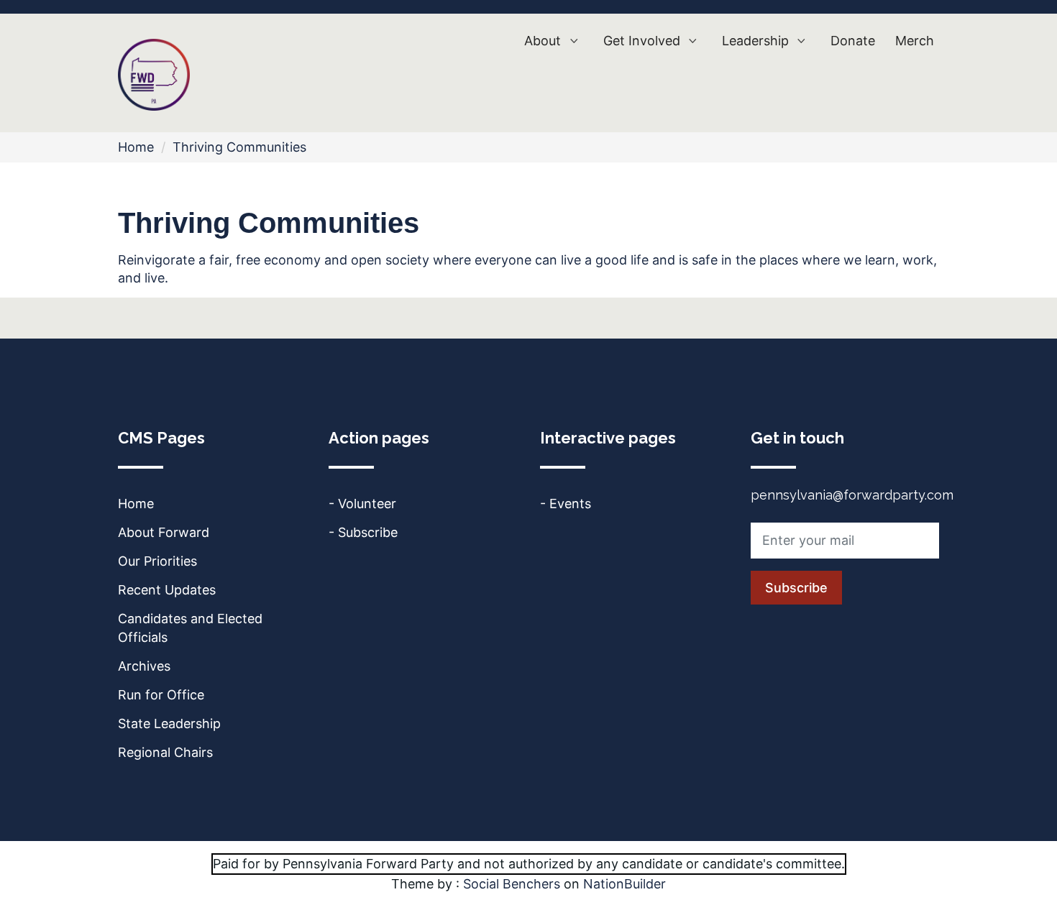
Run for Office (161, 694)
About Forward (163, 532)
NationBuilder (624, 883)
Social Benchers (511, 883)
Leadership (757, 40)
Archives (144, 666)
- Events (565, 503)
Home (136, 147)
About (544, 40)
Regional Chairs (165, 752)
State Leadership (169, 723)
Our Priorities (157, 561)
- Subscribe (363, 532)
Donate (852, 40)
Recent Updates (167, 589)
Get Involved (643, 40)
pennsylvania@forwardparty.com (852, 494)
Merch (914, 40)
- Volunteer (362, 503)
